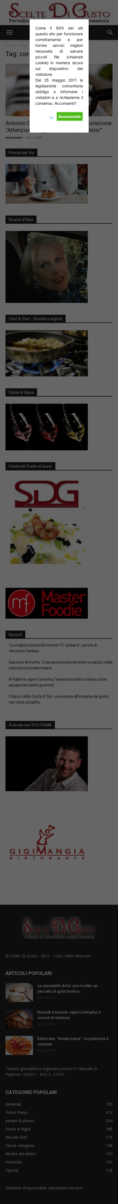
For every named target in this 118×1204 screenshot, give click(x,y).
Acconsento (69, 116)
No (51, 118)
